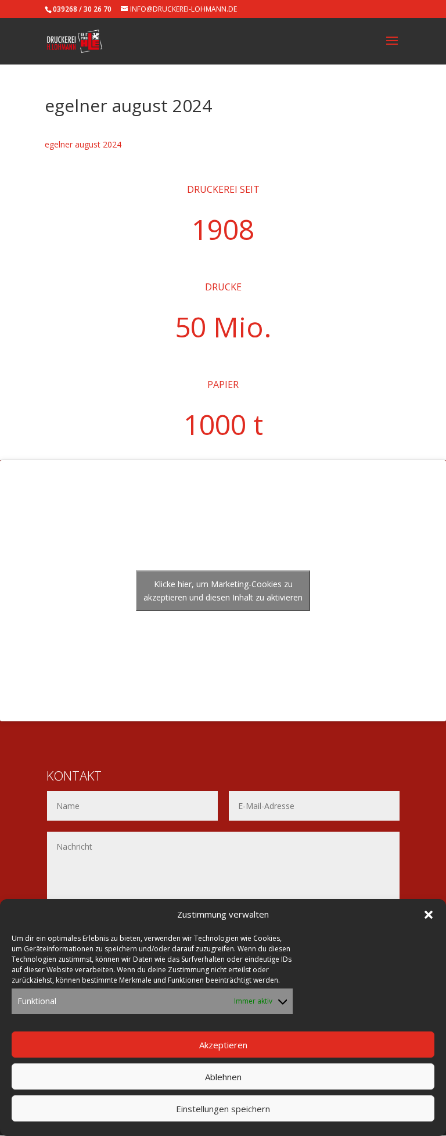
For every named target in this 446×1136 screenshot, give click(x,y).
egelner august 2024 (83, 144)
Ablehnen (223, 1077)
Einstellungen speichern (223, 1109)
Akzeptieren (223, 1045)
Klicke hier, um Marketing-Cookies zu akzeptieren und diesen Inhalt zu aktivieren (223, 590)
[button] (428, 915)
